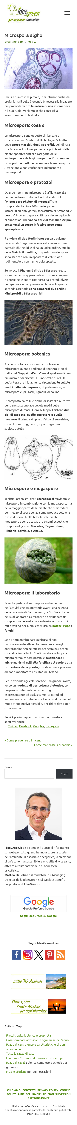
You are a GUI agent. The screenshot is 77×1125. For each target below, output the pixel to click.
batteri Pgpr (61, 626)
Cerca (8, 767)
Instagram (52, 726)
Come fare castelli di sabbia (52, 745)
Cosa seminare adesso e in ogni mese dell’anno (37, 1040)
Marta (32, 41)
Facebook (25, 726)
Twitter (13, 726)
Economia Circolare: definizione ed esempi (34, 1058)
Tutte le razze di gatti (20, 1053)
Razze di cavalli (16, 1062)
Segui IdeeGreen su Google (38, 916)
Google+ (38, 726)
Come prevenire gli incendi (24, 740)
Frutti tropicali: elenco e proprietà (28, 1035)
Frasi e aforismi (16, 1071)
